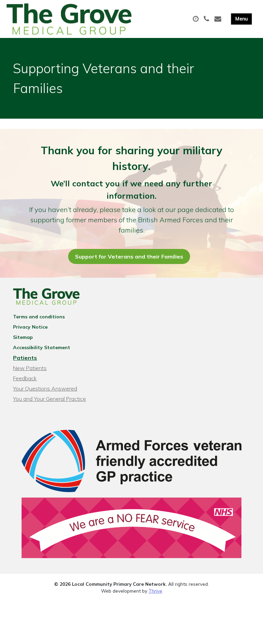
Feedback (25, 378)
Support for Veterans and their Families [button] (129, 256)
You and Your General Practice (49, 398)
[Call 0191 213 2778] (207, 19)
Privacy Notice (30, 327)
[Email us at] (218, 19)
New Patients (30, 368)
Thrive (155, 591)
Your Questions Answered (45, 388)
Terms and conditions (39, 317)
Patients (25, 357)
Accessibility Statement (41, 347)
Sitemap (23, 337)
